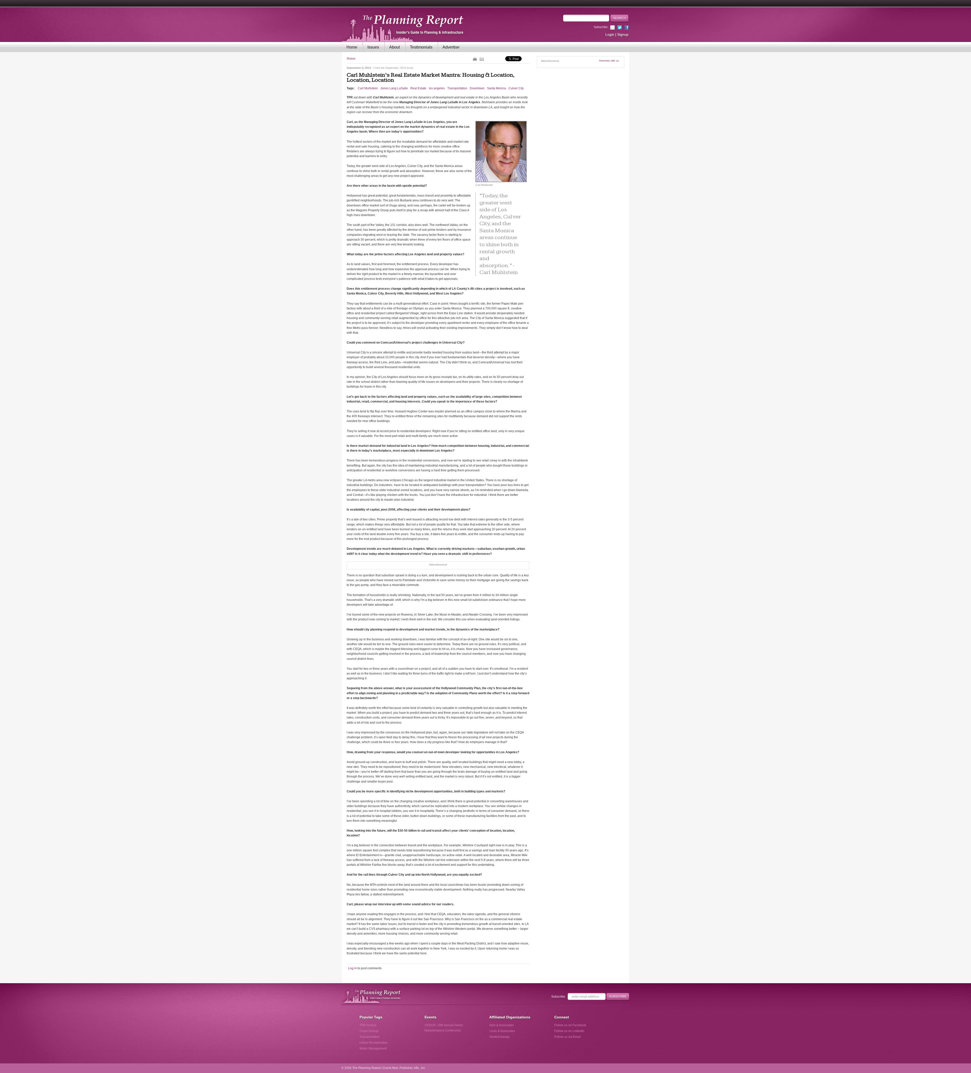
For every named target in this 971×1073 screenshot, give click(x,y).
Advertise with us (609, 60)
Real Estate (418, 88)
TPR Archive (368, 1025)
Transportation (457, 88)
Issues (373, 47)
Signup (622, 34)
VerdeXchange (499, 1037)
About (394, 47)
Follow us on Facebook (570, 1025)
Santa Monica (496, 88)
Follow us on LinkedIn (569, 1031)
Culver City (516, 88)
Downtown (477, 88)
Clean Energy (369, 1031)
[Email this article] (482, 59)
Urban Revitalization (374, 1042)
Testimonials (421, 47)
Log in (352, 968)
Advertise (451, 47)
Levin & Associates (502, 1031)
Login (609, 34)
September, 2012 (395, 67)
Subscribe (558, 996)
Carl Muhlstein (368, 88)
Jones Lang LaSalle (394, 88)
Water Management (373, 1048)
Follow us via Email (567, 1037)
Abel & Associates (501, 1025)
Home (351, 47)
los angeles (437, 88)
